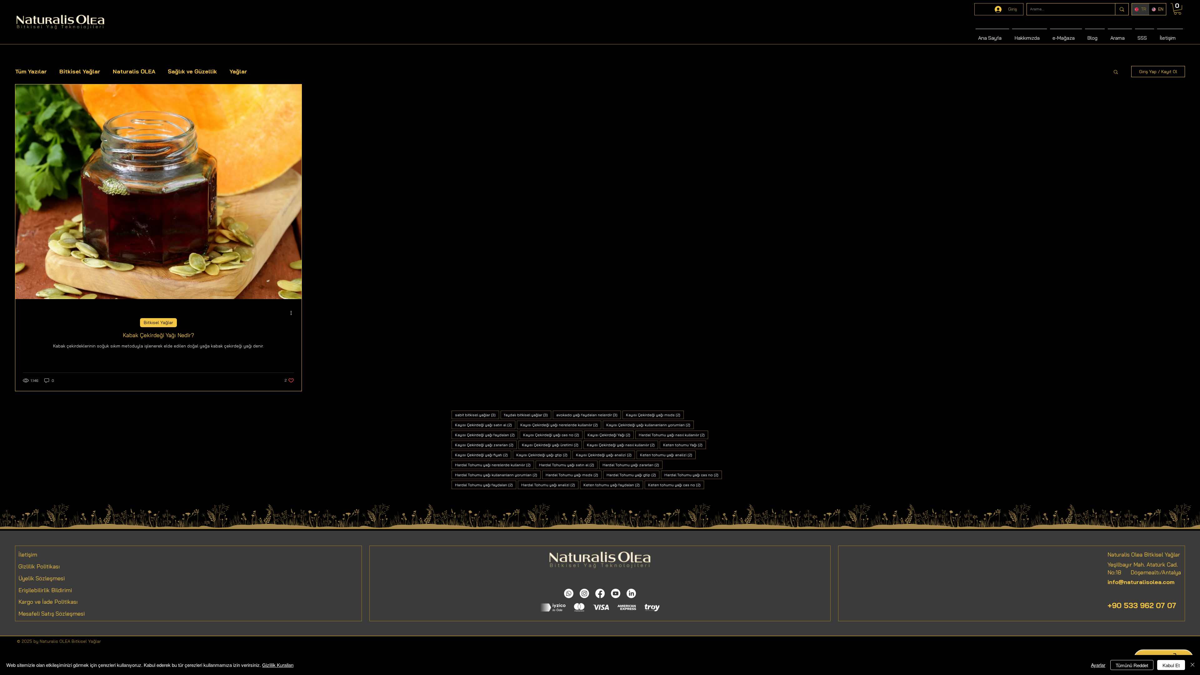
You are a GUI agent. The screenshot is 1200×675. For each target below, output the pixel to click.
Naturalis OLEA (134, 71)
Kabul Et (1171, 665)
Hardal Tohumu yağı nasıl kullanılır (673, 434)
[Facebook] (600, 593)
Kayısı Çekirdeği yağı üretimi (552, 444)
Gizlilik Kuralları (277, 665)
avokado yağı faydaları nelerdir (588, 414)
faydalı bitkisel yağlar (527, 414)
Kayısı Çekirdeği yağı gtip (543, 454)
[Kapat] (1192, 665)
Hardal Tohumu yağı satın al (568, 464)
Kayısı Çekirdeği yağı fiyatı (483, 454)
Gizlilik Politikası (39, 566)
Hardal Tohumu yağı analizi (549, 484)
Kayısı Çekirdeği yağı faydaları (486, 434)
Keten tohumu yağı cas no (676, 484)
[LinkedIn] (631, 593)
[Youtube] (615, 593)
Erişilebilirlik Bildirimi (45, 590)
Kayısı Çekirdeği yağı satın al (485, 424)
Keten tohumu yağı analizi (668, 454)
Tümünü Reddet (1132, 665)
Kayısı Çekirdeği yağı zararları (486, 444)
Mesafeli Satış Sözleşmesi (51, 613)
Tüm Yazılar (31, 71)
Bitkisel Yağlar (79, 71)
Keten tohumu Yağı (684, 444)
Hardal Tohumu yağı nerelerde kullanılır (494, 464)
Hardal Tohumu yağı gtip (633, 474)
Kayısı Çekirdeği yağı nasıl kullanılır (622, 444)
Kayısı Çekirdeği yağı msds (655, 414)
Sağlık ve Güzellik (192, 71)
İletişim (27, 554)
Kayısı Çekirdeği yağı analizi (605, 454)
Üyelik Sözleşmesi (41, 578)
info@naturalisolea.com (1141, 582)
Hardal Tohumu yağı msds (574, 474)
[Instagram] (584, 593)
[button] (1116, 72)
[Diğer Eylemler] (293, 313)
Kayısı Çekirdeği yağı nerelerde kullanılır (560, 424)
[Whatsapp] (568, 593)
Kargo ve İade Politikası (48, 601)
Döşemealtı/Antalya (1151, 572)
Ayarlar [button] (1098, 665)
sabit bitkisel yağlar (477, 414)
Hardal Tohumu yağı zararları (632, 464)
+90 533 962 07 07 (1142, 605)
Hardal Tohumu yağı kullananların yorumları (498, 474)
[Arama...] (1121, 9)
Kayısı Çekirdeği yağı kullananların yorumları (650, 424)
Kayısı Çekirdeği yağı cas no (552, 434)
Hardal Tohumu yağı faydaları (485, 484)
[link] (1177, 9)
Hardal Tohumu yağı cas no (693, 474)
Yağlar (238, 71)
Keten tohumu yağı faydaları (613, 484)
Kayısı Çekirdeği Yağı (611, 434)
